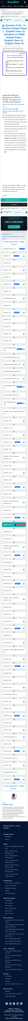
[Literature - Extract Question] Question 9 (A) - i (11, 599)
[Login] (24, 2)
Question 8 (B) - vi (11, 583)
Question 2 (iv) (7, 319)
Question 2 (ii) (7, 305)
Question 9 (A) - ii (7, 607)
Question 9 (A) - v (11, 628)
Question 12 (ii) (7, 765)
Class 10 (16, 6)
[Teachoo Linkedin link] (21, 1003)
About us (11, 1008)
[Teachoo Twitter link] (14, 1003)
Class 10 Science (9, 903)
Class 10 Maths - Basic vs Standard (13, 993)
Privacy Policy (18, 1010)
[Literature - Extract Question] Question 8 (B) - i (11, 547)
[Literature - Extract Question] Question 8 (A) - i (11, 502)
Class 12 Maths (8, 910)
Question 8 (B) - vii (8, 590)
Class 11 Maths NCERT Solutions (13, 941)
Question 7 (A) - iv (8, 435)
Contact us (17, 1008)
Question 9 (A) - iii (8, 614)
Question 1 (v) (7, 277)
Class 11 (9, 6)
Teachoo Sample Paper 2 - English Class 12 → (14, 787)
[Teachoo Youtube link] (17, 1003)
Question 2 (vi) (7, 333)
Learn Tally (7, 981)
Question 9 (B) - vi (8, 687)
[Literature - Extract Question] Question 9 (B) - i (14, 651)
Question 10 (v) (7, 722)
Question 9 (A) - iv (8, 621)
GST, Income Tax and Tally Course (13, 883)
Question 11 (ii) (7, 744)
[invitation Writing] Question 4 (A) (11, 364)
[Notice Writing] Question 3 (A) (12, 349)
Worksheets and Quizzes (11, 888)
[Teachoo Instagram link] (10, 1003)
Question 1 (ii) (11, 255)
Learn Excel (8, 978)
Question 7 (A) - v (11, 442)
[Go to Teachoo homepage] (13, 2)
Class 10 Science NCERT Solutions (13, 969)
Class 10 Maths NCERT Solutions (13, 938)
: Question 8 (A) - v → (14, 200)
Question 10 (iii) (7, 708)
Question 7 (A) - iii (8, 428)
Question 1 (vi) (11, 284)
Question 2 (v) (7, 326)
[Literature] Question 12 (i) (10, 758)
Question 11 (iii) (11, 751)
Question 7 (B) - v (11, 487)
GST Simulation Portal (10, 893)
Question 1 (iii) (7, 263)
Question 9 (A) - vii (8, 642)
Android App (8, 836)
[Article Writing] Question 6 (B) (12, 403)
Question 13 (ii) (11, 779)
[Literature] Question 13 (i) (10, 772)
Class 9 (22, 6)
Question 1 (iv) (7, 270)
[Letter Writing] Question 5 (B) (12, 387)
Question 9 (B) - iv (8, 673)
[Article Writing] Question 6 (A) (11, 395)
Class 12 (3, 6)
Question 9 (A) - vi (8, 635)
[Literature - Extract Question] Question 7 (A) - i (14, 412)
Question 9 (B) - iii (11, 666)
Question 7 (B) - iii (8, 472)
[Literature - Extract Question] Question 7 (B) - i (11, 457)
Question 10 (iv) (11, 715)
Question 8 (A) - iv (13, 524)
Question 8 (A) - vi (8, 538)
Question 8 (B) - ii (11, 555)
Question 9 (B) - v (7, 680)
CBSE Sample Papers (10, 996)
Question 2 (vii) (7, 340)
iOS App (7, 839)
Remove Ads (14, 204)
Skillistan (7, 890)
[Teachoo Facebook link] (7, 1003)
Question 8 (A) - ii (7, 510)
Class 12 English (9, 913)
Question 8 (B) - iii (8, 562)
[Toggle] (2, 2)
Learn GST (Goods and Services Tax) (13, 984)
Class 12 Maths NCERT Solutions (13, 943)
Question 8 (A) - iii (11, 517)
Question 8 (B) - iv (8, 569)
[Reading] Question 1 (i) (13, 248)
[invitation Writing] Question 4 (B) (11, 371)
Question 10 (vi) (7, 729)
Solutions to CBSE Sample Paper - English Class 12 (13, 11)
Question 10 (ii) (7, 701)
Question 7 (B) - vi (8, 494)
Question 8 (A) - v (7, 531)
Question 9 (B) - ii (7, 659)
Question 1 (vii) (7, 291)
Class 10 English (9, 905)
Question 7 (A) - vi (8, 449)
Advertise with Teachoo (18, 1011)
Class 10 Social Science (10, 908)
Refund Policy (7, 1011)
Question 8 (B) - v (7, 576)
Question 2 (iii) (11, 312)
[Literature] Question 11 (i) (10, 737)
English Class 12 (4, 9)
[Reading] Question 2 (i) (9, 298)
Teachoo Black (9, 818)
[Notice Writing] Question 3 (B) (11, 357)
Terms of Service (10, 1010)
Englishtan (7, 991)
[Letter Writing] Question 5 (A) (11, 378)
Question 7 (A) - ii (7, 421)
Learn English (8, 976)
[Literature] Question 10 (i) (10, 694)
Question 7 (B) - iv (8, 479)
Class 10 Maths (8, 900)
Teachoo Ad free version (10, 885)
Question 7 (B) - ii (7, 465)
